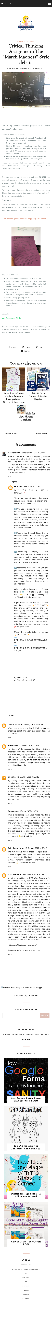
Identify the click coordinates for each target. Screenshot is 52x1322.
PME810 (26, 1290)
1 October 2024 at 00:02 (29, 486)
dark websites (27, 836)
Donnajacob (13, 777)
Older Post (41, 434)
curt (16, 486)
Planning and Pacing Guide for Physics (38, 396)
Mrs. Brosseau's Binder (11, 318)
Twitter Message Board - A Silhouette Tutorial (26, 1195)
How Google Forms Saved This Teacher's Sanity (26, 1099)
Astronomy (26, 1265)
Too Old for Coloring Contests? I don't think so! (26, 1147)
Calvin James (14, 724)
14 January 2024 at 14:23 (32, 724)
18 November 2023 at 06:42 (33, 453)
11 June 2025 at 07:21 (29, 777)
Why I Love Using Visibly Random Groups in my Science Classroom (14, 397)
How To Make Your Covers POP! (26, 1243)
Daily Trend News (16, 848)
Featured (26, 1277)
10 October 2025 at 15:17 (36, 848)
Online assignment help (19, 794)
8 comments (38, 68)
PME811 (26, 1294)
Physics (21, 41)
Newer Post (11, 434)
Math (26, 1281)
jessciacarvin (14, 453)
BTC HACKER (14, 874)
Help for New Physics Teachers (27, 417)
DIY (26, 1273)
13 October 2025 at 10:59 (33, 874)
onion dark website (27, 862)
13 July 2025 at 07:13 (29, 811)
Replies (14, 482)
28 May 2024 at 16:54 (30, 745)
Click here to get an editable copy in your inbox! (24, 219)
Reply (10, 476)
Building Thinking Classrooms (26, 1269)
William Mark (14, 745)
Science (31, 41)
